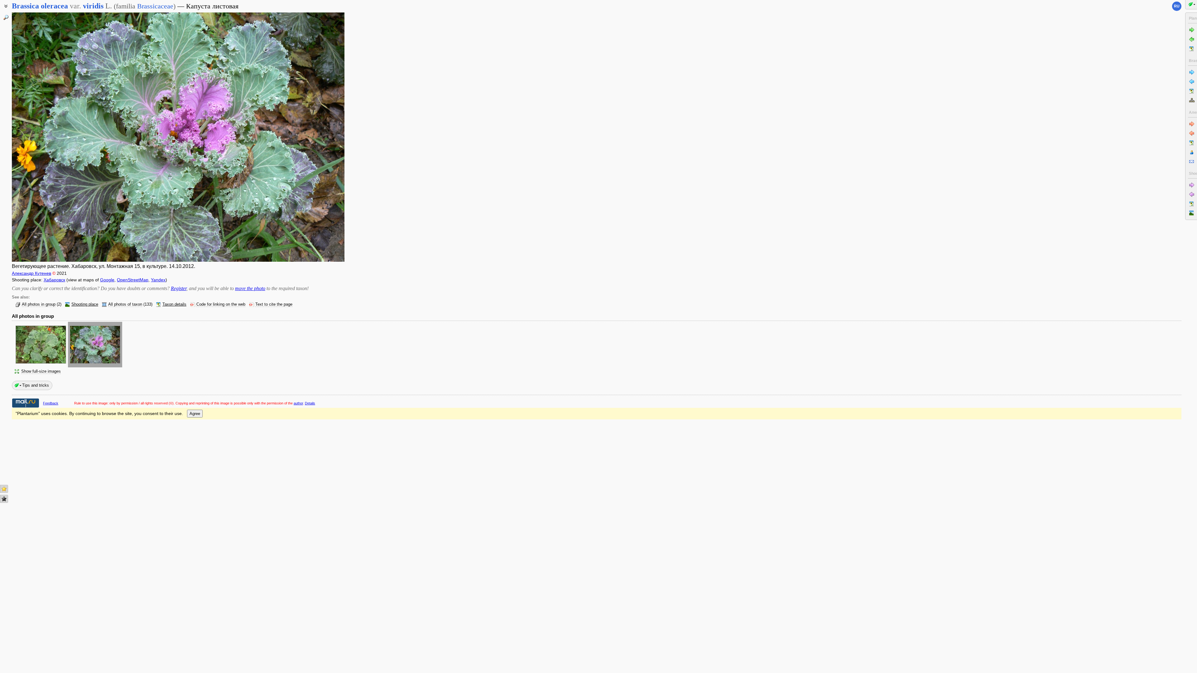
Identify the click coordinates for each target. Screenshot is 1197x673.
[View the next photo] (309, 137)
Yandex (158, 279)
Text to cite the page (273, 304)
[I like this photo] (4, 489)
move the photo (250, 288)
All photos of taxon (125, 304)
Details (310, 403)
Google (107, 279)
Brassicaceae (155, 6)
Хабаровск (54, 279)
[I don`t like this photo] (4, 499)
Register (178, 288)
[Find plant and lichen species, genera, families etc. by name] (6, 17)
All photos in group (38, 304)
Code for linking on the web (220, 304)
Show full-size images (41, 371)
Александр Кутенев (31, 273)
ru (1177, 6)
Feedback (50, 403)
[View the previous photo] (46, 137)
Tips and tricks (35, 385)
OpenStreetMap (132, 279)
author (298, 403)
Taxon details (174, 304)
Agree (195, 413)
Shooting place (84, 304)
